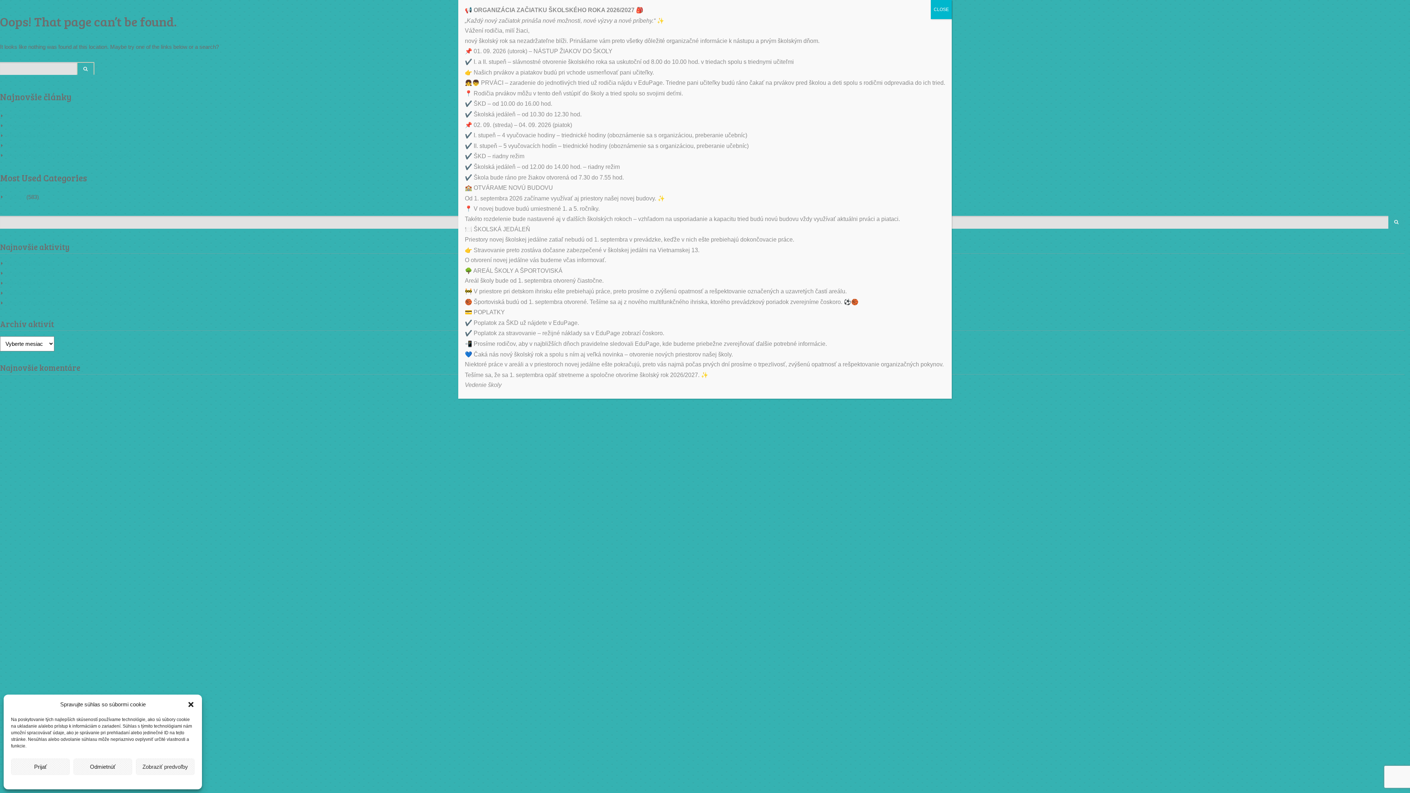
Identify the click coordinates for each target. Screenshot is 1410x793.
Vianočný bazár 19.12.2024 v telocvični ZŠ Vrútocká (69, 155)
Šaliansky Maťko (27, 145)
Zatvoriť (1395, 536)
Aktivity (16, 197)
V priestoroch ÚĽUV (31, 126)
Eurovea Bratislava (30, 116)
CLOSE (941, 9)
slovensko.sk (1363, 710)
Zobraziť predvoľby (165, 767)
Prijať (40, 767)
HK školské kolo (27, 136)
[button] (191, 704)
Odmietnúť (103, 767)
